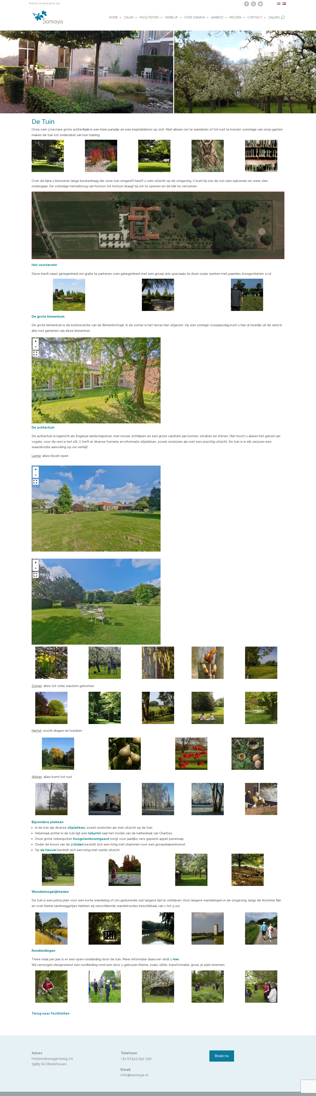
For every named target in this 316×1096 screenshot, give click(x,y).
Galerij (274, 17)
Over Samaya (194, 17)
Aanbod (217, 17)
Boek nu (222, 1056)
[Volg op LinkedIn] (260, 3)
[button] (36, 341)
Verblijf (171, 17)
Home (113, 17)
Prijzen (235, 17)
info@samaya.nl (134, 1075)
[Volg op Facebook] (246, 3)
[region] (96, 380)
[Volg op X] (253, 3)
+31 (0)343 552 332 (136, 1058)
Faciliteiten (149, 17)
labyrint (94, 833)
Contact (254, 17)
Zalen (128, 17)
